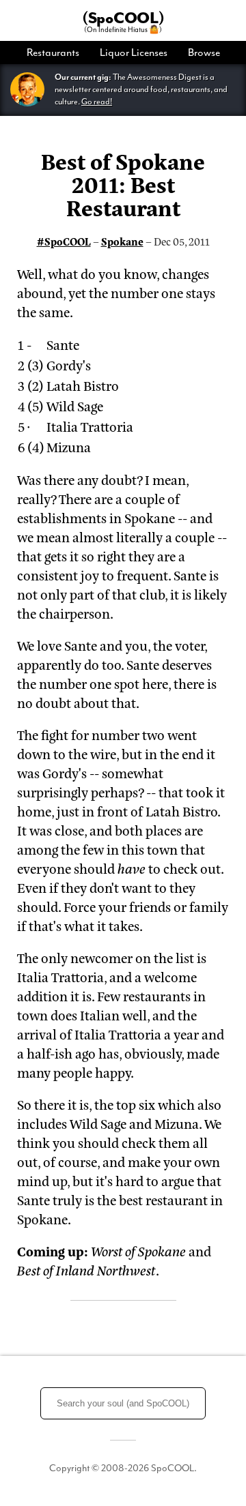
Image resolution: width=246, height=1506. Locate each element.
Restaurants (53, 52)
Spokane (122, 241)
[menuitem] (58, 52)
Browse (204, 52)
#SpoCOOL (64, 241)
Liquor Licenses (133, 52)
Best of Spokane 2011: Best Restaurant (123, 183)
